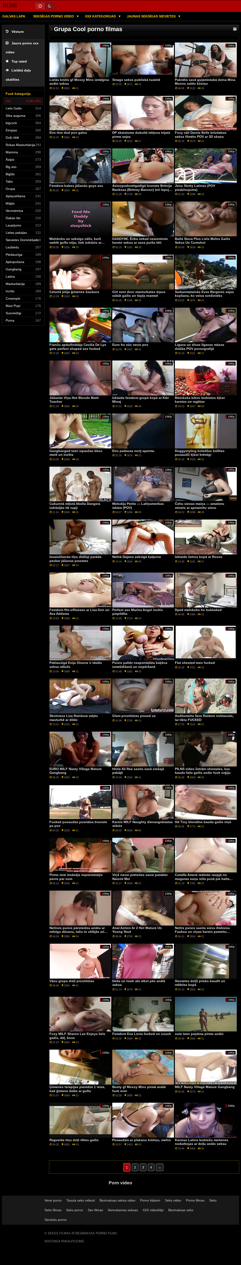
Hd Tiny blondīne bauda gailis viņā (203, 822)
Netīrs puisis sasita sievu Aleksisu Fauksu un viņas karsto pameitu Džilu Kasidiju (202, 932)
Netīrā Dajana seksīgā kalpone (136, 557)
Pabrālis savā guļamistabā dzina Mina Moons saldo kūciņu (205, 82)
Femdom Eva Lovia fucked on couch (141, 1034)
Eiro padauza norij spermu (133, 451)
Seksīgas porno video (54, 16)
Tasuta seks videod (80, 1200)
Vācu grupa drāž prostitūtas (71, 981)
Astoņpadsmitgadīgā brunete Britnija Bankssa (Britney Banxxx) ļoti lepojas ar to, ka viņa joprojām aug (142, 189)
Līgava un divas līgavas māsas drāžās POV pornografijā (199, 347)
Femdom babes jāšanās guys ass (76, 186)
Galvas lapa (13, 16)
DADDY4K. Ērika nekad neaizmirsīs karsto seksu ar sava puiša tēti (140, 241)
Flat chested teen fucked (195, 663)
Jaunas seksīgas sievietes (152, 16)
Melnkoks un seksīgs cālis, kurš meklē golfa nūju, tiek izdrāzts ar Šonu (75, 242)
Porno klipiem (150, 1200)
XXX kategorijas (101, 16)
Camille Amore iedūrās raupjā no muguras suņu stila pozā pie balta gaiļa (202, 878)
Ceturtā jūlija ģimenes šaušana (74, 292)
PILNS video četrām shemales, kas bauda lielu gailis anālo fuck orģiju (203, 771)
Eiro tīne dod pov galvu (68, 132)
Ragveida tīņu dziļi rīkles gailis (74, 1140)
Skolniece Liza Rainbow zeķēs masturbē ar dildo (73, 718)
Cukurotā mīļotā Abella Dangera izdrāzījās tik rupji (74, 506)
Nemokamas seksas (123, 1210)
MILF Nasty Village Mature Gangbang (205, 1087)
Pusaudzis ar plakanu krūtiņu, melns (141, 1140)
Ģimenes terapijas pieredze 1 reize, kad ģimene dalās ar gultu (77, 1089)
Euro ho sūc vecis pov (130, 345)
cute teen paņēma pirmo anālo (199, 1034)
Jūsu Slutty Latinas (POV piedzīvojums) (195, 188)
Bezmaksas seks (180, 1210)
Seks (213, 1200)
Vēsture (18, 32)
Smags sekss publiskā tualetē (136, 80)
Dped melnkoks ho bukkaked (198, 610)
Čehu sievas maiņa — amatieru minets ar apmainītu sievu (199, 506)
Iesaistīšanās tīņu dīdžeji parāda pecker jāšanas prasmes (75, 559)
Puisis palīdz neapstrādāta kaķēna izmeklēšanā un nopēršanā (139, 665)
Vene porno (53, 1200)
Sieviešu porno (55, 1220)
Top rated (19, 61)
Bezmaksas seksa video (117, 1200)
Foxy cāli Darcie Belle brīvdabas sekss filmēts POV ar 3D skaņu (200, 134)
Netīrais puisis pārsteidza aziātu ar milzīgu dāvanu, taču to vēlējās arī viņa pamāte (77, 932)
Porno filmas (195, 1200)
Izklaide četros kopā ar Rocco (198, 557)
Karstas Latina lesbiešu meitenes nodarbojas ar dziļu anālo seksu (201, 1142)
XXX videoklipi (153, 1210)
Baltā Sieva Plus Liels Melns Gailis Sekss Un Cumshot (202, 241)
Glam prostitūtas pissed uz (134, 716)
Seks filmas (52, 1210)
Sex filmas (95, 1210)
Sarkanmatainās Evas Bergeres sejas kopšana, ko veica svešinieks (204, 294)
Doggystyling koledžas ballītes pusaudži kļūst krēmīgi (200, 453)
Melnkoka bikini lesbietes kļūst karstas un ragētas (200, 400)
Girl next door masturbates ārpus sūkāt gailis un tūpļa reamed (138, 294)
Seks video (173, 1200)
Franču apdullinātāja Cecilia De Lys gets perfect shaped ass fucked (77, 347)
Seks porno (74, 1210)
